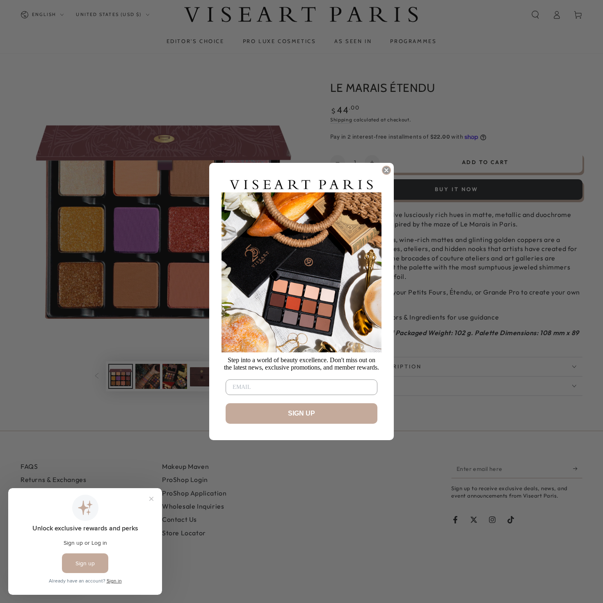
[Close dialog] (386, 170)
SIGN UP (301, 413)
